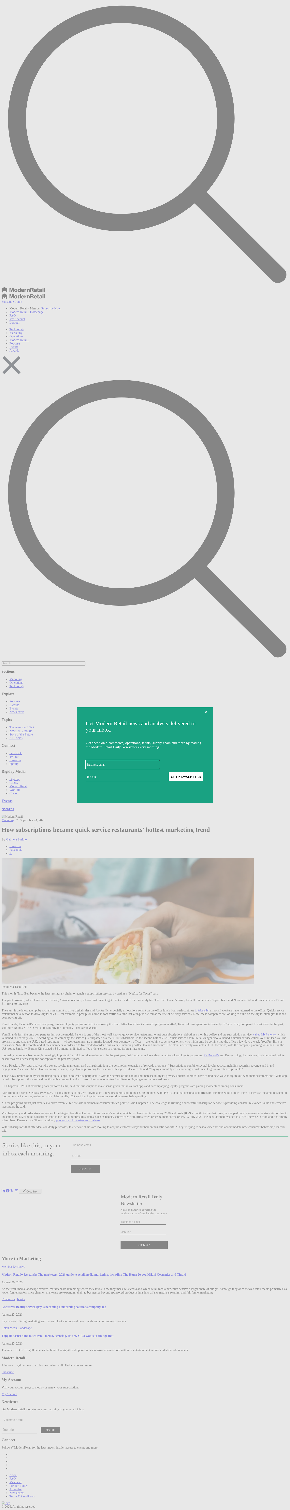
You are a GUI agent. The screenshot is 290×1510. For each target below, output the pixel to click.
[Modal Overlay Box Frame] (145, 755)
